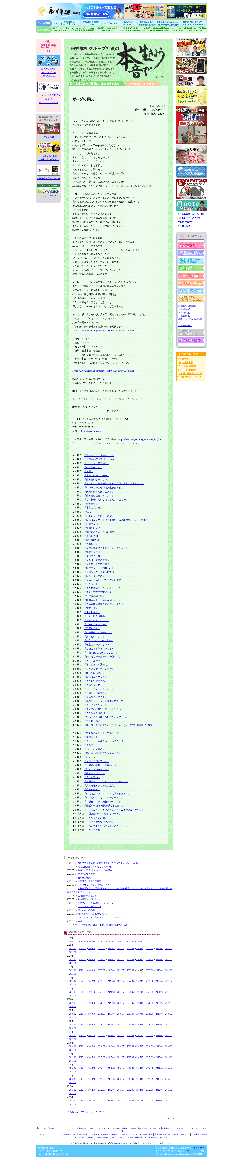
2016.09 (101, 1046)
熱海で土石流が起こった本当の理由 (95, 870)
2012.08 (111, 1090)
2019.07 (120, 1014)
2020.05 (139, 1003)
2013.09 (101, 1079)
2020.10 (91, 1003)
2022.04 (149, 981)
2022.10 (91, 981)
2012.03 (159, 1090)
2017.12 (72, 1035)
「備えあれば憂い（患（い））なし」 (103, 709)
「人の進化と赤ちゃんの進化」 (100, 785)
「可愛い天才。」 (93, 608)
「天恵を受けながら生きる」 (99, 491)
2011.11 (82, 1100)
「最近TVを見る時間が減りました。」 (104, 805)
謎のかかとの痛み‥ (87, 910)
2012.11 (82, 1090)
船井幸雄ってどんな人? (91, 23)
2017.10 (91, 1035)
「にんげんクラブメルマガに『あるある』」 (107, 793)
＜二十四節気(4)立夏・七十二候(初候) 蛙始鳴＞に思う (103, 924)
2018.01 (72, 1028)
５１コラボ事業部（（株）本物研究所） (48, 158)
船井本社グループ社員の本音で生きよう (151, 1137)
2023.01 (72, 974)
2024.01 (72, 963)
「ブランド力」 (92, 584)
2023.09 (101, 970)
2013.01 (72, 1082)
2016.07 (120, 1046)
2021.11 (82, 992)
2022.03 (159, 981)
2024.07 (120, 959)
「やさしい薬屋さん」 (95, 680)
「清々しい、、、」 (94, 636)
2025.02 (168, 948)
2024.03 (159, 959)
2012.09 (101, 1090)
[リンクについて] (198, 1148)
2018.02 (168, 1024)
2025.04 (149, 948)
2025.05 (139, 948)
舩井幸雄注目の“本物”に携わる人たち (145, 1128)
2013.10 (91, 1079)
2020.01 (72, 1006)
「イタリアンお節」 (96, 817)
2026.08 (72, 941)
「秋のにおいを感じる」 (96, 769)
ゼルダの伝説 (84, 877)
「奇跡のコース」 (93, 556)
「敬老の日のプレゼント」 (98, 644)
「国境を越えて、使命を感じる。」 (102, 600)
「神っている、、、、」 (96, 620)
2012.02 (168, 1090)
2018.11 (82, 1024)
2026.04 (111, 941)
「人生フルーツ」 (93, 660)
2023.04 (149, 970)
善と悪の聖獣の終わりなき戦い (93, 914)
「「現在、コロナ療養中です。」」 (102, 801)
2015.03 (159, 1057)
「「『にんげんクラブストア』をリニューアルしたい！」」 (115, 809)
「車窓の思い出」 (93, 507)
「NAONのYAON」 (94, 540)
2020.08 (111, 1003)
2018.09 (101, 1024)
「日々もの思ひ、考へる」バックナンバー (84, 1111)
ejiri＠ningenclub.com (90, 431)
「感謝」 (88, 471)
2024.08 (111, 959)
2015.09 (101, 1057)
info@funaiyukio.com (119, 1143)
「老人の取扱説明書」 (95, 616)
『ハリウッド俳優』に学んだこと (94, 885)
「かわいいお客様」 (94, 749)
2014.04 (149, 1068)
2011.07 (120, 1100)
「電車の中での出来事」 (96, 475)
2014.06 (130, 1068)
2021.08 (111, 992)
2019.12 (72, 1014)
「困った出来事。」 (94, 672)
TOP (39, 1128)
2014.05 (139, 1068)
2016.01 (72, 1050)
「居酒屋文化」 (92, 523)
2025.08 (111, 948)
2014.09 (101, 1068)
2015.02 (168, 1057)
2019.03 (159, 1014)
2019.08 (111, 1014)
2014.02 (168, 1068)
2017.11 (82, 1035)
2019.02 (168, 1014)
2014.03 (159, 1068)
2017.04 (149, 1035)
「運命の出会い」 (93, 528)
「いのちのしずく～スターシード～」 (103, 797)
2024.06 (130, 959)
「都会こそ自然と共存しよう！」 (101, 648)
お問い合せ (184, 226)
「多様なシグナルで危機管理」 (100, 572)
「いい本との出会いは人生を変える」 (103, 487)
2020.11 (82, 1003)
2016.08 (111, 1046)
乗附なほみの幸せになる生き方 (155, 29)
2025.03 (159, 948)
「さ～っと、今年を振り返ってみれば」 (105, 741)
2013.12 (72, 1079)
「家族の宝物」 (92, 536)
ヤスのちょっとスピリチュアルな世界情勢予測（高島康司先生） (63, 1134)
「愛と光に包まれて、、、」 (99, 495)
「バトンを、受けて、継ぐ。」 (100, 515)
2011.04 (149, 1100)
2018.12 (72, 1024)
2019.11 (82, 1014)
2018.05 (139, 1024)
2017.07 (120, 1035)
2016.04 (149, 1046)
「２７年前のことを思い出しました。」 (105, 588)
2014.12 (72, 1068)
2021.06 (130, 992)
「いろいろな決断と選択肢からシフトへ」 (106, 717)
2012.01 (72, 1093)
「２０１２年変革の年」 (96, 463)
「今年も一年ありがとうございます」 (103, 580)
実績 (80, 921)
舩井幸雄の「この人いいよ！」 (174, 1128)
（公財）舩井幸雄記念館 (190, 373)
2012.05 (139, 1090)
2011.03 (159, 1100)
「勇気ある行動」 (93, 685)
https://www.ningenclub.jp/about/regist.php (140, 439)
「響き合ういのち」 (94, 773)
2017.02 (168, 1035)
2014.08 (111, 1068)
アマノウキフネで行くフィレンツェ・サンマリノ (101, 917)
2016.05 (139, 1046)
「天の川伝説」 (92, 612)
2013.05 (139, 1079)
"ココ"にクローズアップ (194, 23)
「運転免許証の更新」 (95, 697)
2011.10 (91, 1100)
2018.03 (159, 1024)
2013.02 (168, 1079)
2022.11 (82, 981)
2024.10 (91, 959)
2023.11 (82, 970)
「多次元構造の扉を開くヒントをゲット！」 (107, 548)
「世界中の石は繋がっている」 (100, 459)
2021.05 (139, 992)
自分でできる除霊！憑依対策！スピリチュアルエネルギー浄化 (108, 863)
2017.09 (101, 1035)
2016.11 (82, 1046)
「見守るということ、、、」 (99, 688)
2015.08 (111, 1057)
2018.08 (111, 1024)
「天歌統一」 (91, 544)
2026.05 (101, 941)
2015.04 (149, 1057)
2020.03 (159, 1003)
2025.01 (72, 952)
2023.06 (130, 970)
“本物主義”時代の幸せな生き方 (130, 29)
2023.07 (120, 970)
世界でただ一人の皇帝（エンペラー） (96, 903)
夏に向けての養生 (86, 874)
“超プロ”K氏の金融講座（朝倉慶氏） (105, 1134)
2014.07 (120, 1068)
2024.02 (168, 959)
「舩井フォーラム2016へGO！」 (101, 568)
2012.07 (120, 1090)
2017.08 (111, 1035)
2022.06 (130, 981)
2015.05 (139, 1057)
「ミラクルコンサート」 (96, 705)
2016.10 (91, 1046)
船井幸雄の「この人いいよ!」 (168, 23)
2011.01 (72, 1104)
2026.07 (82, 941)
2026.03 (120, 941)
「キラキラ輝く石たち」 (96, 761)
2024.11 (82, 959)
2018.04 (149, 1024)
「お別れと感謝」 (93, 721)
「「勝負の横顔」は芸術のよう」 (101, 765)
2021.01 (72, 996)
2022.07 (120, 981)
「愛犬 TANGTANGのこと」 (99, 592)
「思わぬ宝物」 (92, 777)
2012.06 (130, 1090)
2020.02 (168, 1003)
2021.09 (101, 992)
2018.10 (91, 1024)
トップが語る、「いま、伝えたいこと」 (59, 1128)
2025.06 (130, 948)
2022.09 (101, 981)
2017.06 (130, 1035)
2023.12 (72, 970)
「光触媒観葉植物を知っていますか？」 (105, 604)
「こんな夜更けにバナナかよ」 (100, 713)
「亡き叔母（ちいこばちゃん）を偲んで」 (106, 499)
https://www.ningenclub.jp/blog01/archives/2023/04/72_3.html (103, 330)
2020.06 (130, 1003)
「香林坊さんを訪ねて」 (96, 664)
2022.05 (139, 981)
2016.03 (159, 1046)
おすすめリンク (111, 23)
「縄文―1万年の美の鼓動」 (98, 640)
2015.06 (130, 1057)
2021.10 (91, 992)
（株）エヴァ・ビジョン (190, 377)
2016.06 (130, 1046)
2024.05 (139, 959)
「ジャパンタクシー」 (95, 624)
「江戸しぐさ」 (92, 628)
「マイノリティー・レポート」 (100, 668)
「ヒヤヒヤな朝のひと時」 (100, 821)
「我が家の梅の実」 (94, 596)
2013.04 (149, 1079)
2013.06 (130, 1079)
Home (47, 23)
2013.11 (82, 1079)
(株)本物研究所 (186, 362)
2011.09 (101, 1100)
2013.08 (111, 1079)
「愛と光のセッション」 (96, 479)
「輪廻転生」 (91, 503)
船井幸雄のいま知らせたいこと (70, 23)
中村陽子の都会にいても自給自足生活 (107, 29)
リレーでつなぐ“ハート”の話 (121, 1137)
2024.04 (149, 959)
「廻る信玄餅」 (94, 829)
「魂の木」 (90, 511)
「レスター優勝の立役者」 (98, 560)
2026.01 (139, 941)
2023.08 (111, 970)
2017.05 (139, 1035)
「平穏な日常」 (92, 737)
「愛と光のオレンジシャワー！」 (103, 813)
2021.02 (168, 992)
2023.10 (91, 970)
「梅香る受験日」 (93, 552)
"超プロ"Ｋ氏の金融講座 (53, 29)
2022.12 (72, 981)
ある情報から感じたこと (89, 899)
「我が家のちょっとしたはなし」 (101, 531)
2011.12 (72, 1100)
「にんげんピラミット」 (96, 676)
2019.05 (139, 1014)
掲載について (185, 222)
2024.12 (72, 959)
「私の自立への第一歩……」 (99, 455)
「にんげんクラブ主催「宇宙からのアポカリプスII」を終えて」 (117, 519)
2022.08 (111, 981)
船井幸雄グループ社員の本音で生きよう (195, 29)
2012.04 (149, 1090)
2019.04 (149, 1014)
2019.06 (130, 1014)
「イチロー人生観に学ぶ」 (98, 564)
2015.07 (120, 1057)
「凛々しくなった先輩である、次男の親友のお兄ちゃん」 (114, 483)
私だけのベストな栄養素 (89, 881)
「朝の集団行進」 (93, 467)
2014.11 (82, 1068)
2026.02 (130, 941)
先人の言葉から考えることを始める (95, 866)
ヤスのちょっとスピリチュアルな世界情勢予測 (83, 29)
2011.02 (168, 1100)
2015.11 (82, 1057)
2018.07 (120, 1024)
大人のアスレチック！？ (89, 906)
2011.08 (111, 1100)
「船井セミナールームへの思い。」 (102, 656)
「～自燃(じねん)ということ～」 (101, 652)
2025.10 (91, 948)
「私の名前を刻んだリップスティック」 (107, 825)
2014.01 (72, 1072)
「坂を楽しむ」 (92, 745)
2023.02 (168, 970)
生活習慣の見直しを (87, 896)
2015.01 (72, 1061)
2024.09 (101, 959)
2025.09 (101, 948)
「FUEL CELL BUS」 (95, 757)
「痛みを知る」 (92, 789)
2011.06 (130, 1100)
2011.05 (139, 1100)
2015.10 (91, 1057)
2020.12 (72, 1003)
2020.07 (120, 1003)
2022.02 (168, 981)
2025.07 (120, 948)
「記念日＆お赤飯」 (94, 576)
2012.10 (91, 1090)
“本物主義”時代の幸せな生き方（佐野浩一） (171, 1134)
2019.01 (72, 1017)
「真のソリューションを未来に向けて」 (105, 701)
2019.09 (101, 1014)
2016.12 (72, 1046)
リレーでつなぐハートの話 (176, 29)
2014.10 (91, 1068)
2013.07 (120, 1079)
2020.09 (101, 1003)
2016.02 (168, 1046)
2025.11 (82, 948)
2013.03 (159, 1079)
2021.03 (159, 992)
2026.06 (91, 941)
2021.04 (149, 992)
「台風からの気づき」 (95, 693)
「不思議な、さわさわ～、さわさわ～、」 (106, 781)
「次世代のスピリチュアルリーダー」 (103, 733)
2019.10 (91, 1014)
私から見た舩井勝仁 (128, 23)
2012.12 (72, 1090)
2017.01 (72, 1039)
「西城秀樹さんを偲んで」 (98, 632)
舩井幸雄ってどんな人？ (87, 1128)
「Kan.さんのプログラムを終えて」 (102, 753)
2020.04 (149, 1003)
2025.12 (72, 948)
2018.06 (130, 1024)
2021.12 (72, 992)
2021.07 (120, 992)
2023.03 (159, 970)
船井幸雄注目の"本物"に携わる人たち (146, 23)
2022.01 (72, 984)
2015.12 (72, 1057)
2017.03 (159, 1035)
